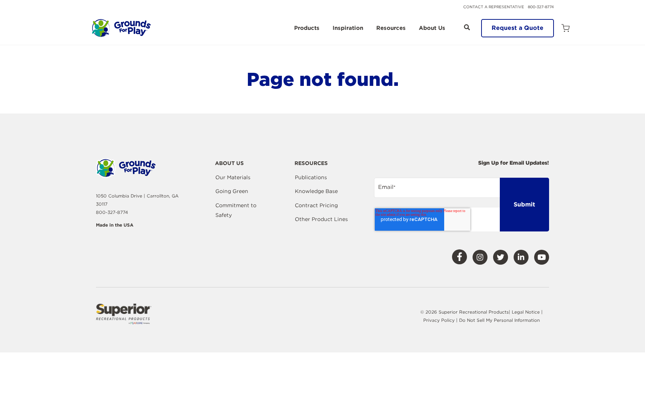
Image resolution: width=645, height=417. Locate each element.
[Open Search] (467, 27)
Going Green (231, 191)
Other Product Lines (321, 219)
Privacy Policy (439, 320)
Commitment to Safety (235, 210)
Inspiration (348, 28)
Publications (311, 177)
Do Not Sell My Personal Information (499, 320)
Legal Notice (526, 312)
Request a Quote (517, 27)
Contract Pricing (316, 205)
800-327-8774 (541, 6)
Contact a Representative (493, 6)
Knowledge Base (316, 191)
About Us (432, 28)
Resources (391, 28)
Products (307, 28)
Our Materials (232, 177)
